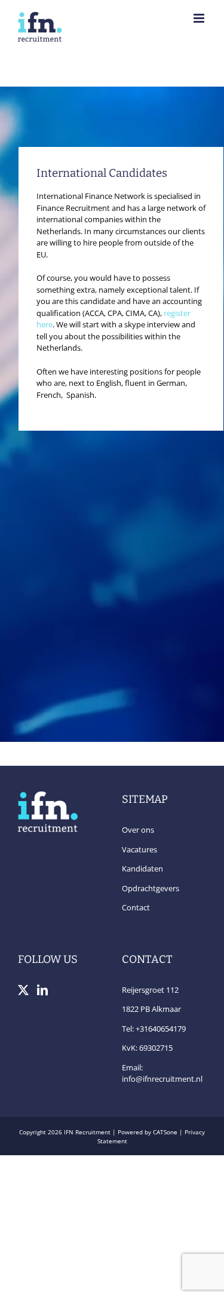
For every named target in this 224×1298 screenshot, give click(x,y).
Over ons (138, 829)
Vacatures (139, 849)
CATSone (165, 1132)
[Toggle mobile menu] (200, 18)
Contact (136, 907)
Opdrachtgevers (150, 888)
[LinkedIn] (42, 989)
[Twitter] (23, 989)
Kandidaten (142, 868)
